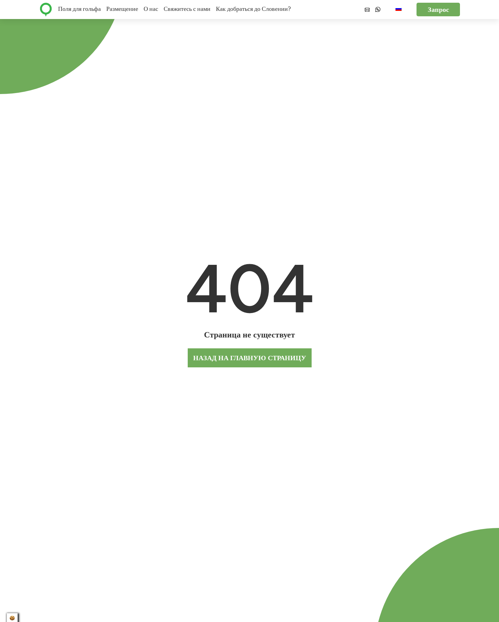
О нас (151, 9)
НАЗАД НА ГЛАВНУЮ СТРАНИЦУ (249, 358)
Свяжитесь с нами (187, 9)
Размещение (122, 9)
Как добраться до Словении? (253, 9)
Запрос (438, 9)
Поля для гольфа (79, 9)
